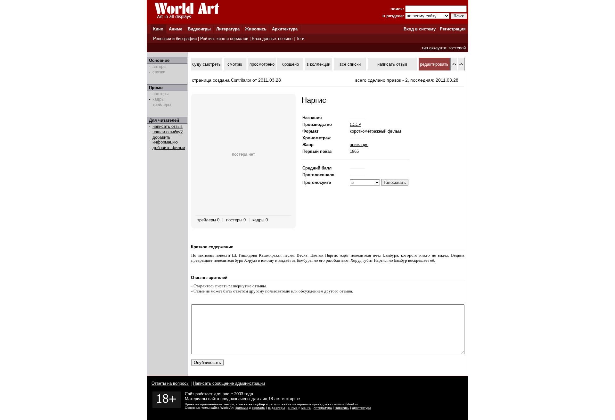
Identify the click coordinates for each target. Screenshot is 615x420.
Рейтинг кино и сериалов (224, 38)
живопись (342, 407)
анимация (359, 144)
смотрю (234, 64)
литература (323, 407)
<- (454, 64)
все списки (350, 64)
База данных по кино (272, 38)
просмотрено (262, 64)
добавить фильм (168, 147)
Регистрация (453, 29)
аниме (293, 407)
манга (306, 407)
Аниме (175, 29)
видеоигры (276, 407)
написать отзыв (167, 126)
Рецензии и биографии (175, 38)
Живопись (255, 29)
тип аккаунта (434, 47)
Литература (228, 29)
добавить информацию (165, 139)
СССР (355, 124)
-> (461, 64)
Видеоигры (199, 29)
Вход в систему (420, 29)
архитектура (361, 407)
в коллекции (318, 64)
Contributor (241, 80)
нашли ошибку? (167, 131)
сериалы (258, 407)
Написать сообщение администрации (229, 383)
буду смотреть (206, 64)
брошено (290, 64)
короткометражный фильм (375, 131)
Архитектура (285, 29)
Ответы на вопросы (170, 383)
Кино (158, 29)
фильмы (241, 407)
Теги (300, 38)
